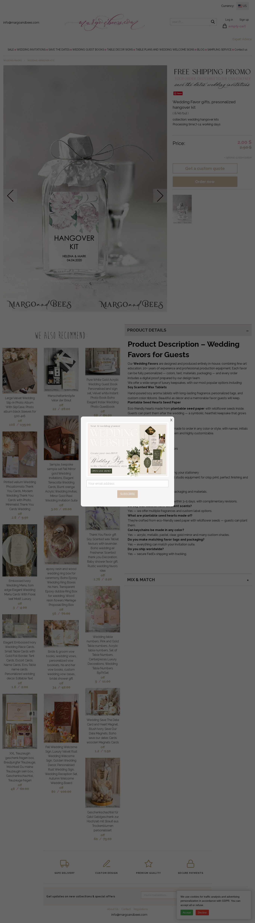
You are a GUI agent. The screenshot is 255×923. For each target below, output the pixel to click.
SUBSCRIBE (127, 493)
